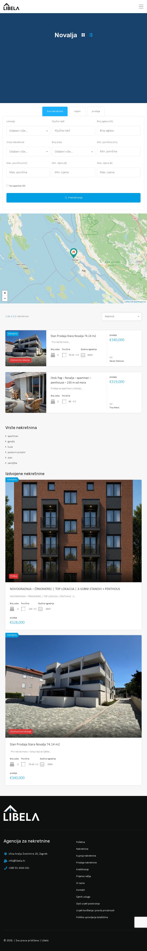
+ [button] (5, 293)
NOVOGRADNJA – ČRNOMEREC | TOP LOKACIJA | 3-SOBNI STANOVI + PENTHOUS (65, 589)
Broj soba (57, 142)
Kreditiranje (82, 869)
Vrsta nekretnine (15, 142)
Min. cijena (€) (59, 163)
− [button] (5, 298)
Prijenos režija (83, 876)
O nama (80, 883)
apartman (13, 436)
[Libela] (11, 8)
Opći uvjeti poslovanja (88, 903)
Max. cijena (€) (104, 163)
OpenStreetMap (139, 302)
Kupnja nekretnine (86, 856)
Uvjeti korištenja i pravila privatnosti (95, 910)
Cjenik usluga (83, 897)
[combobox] (28, 130)
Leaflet (127, 302)
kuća (10, 447)
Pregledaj (26, 404)
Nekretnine (82, 849)
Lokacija (10, 121)
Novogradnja (17, 186)
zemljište (12, 463)
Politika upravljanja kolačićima (92, 917)
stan (10, 458)
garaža (11, 441)
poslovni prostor (16, 452)
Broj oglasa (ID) (105, 121)
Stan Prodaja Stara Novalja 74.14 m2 (73, 336)
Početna (80, 842)
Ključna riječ (58, 121)
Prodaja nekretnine (86, 862)
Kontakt (80, 890)
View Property (73, 561)
